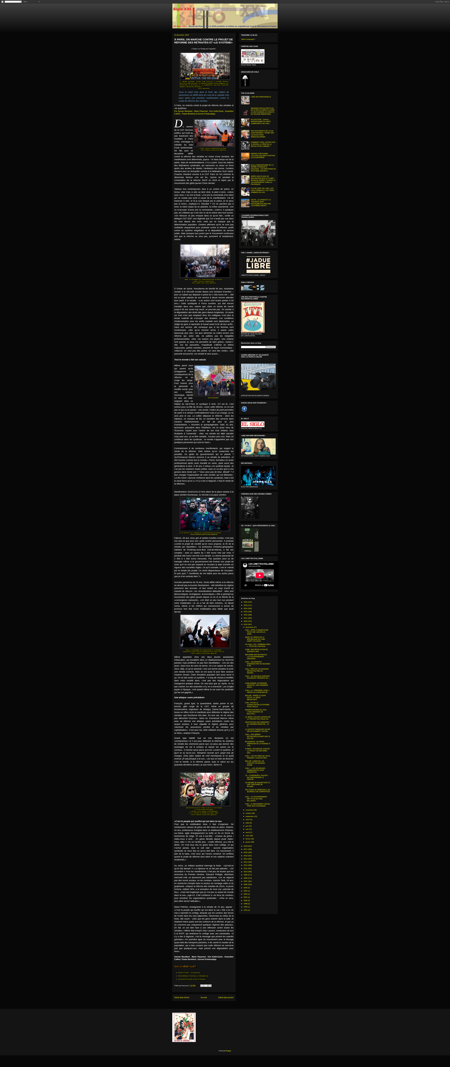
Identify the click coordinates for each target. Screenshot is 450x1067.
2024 (246, 608)
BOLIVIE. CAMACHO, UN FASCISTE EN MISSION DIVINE (255, 763)
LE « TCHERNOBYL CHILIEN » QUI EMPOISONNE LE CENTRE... (256, 777)
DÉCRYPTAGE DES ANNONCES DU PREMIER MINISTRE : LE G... (257, 724)
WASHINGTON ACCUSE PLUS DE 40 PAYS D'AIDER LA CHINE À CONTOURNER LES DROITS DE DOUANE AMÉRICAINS (263, 111)
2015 (246, 856)
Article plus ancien (226, 997)
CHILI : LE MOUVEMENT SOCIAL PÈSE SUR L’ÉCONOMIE (257, 805)
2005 (246, 888)
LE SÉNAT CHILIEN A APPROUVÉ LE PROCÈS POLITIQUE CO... (257, 718)
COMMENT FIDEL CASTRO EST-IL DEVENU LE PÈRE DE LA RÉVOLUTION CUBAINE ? (263, 144)
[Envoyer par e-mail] (201, 986)
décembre (250, 627)
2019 (246, 624)
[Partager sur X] (206, 986)
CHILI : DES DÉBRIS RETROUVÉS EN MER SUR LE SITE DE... (257, 736)
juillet (248, 823)
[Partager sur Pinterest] (210, 986)
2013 (246, 862)
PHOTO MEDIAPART (204, 88)
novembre (250, 810)
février (248, 839)
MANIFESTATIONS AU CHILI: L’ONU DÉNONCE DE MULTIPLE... (256, 712)
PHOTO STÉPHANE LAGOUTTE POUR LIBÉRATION (204, 534)
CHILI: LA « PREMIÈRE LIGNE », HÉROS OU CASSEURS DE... (257, 691)
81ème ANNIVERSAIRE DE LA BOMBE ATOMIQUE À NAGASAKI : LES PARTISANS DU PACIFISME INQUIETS (263, 168)
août (247, 819)
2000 (246, 900)
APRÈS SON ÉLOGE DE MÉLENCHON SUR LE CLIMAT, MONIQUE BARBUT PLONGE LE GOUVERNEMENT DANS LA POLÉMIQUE (263, 180)
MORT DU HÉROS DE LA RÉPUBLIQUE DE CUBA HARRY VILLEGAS (255, 639)
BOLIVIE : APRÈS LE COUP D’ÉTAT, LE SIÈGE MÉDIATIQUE (255, 697)
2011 (246, 868)
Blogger (228, 1051)
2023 (246, 612)
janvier (248, 842)
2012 (246, 865)
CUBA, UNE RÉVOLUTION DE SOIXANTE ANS (256, 650)
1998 (246, 904)
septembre (250, 816)
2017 (246, 849)
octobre (249, 813)
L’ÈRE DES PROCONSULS (261, 97)
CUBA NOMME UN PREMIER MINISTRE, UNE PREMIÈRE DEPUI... (256, 685)
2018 (246, 846)
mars (248, 836)
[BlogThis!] (203, 986)
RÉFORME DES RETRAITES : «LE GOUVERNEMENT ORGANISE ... (256, 657)
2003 (246, 894)
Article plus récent (181, 997)
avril (247, 832)
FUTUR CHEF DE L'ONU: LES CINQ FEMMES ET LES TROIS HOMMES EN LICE (262, 190)
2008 (246, 878)
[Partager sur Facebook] (208, 986)
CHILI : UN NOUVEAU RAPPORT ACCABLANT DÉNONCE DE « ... (257, 678)
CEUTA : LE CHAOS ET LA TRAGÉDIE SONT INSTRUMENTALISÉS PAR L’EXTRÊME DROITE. (261, 203)
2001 (246, 897)
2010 (246, 872)
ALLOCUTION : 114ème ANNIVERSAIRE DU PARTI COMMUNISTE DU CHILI (261, 121)
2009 (246, 875)
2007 (246, 881)
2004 (246, 891)
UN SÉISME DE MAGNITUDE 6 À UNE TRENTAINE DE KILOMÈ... (257, 784)
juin (247, 826)
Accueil (204, 997)
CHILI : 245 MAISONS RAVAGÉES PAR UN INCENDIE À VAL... (257, 664)
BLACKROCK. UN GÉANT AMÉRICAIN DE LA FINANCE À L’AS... (257, 744)
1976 (246, 910)
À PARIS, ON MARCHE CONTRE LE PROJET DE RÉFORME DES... (257, 751)
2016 (246, 852)
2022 (246, 615)
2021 (246, 618)
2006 (246, 884)
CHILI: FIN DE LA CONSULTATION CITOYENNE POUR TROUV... (257, 705)
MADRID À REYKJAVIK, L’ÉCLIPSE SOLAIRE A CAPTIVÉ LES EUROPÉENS (263, 156)
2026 (246, 602)
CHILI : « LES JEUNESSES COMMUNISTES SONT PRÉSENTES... (255, 770)
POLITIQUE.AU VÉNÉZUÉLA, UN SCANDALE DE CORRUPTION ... (257, 792)
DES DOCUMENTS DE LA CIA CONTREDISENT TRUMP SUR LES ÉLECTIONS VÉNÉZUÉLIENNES (262, 134)
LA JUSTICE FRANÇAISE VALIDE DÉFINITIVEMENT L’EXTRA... (257, 730)
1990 (246, 907)
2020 (246, 621)
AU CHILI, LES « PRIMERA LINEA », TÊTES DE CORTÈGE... (257, 645)
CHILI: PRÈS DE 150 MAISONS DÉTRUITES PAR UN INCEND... (257, 671)
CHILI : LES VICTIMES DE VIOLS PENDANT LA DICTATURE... (257, 757)
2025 (246, 605)
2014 (246, 859)
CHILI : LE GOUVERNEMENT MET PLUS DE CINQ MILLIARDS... (256, 799)
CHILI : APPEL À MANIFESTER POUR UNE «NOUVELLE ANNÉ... (256, 632)
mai (247, 829)
